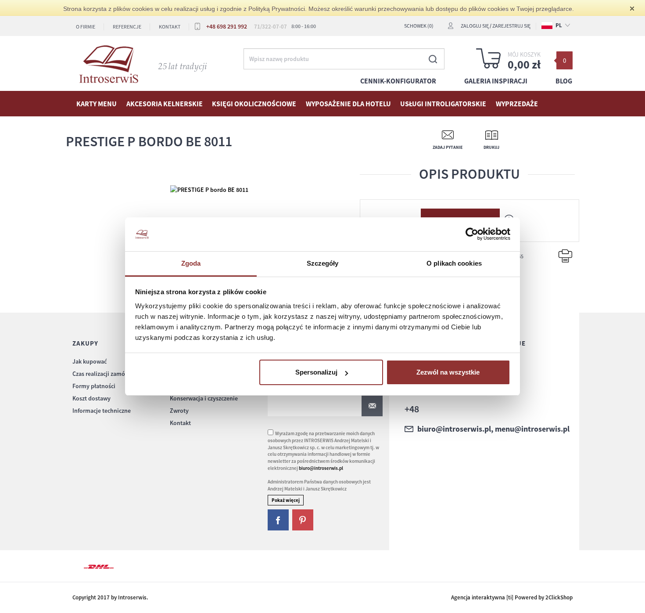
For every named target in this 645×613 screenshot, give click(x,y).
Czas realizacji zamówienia (107, 374)
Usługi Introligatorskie (443, 103)
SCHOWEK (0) (419, 25)
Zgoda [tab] (191, 263)
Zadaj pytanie (447, 147)
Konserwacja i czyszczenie (204, 398)
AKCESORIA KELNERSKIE (164, 103)
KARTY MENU (96, 103)
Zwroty (179, 411)
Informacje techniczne (101, 411)
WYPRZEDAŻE (517, 103)
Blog (563, 80)
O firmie (85, 26)
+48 (412, 409)
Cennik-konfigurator (398, 80)
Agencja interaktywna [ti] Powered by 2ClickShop (512, 597)
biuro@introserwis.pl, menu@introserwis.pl (493, 429)
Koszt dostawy (91, 398)
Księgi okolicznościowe (254, 103)
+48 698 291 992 (226, 26)
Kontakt (169, 26)
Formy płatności (93, 386)
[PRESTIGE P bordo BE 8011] (209, 189)
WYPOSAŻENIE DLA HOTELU (348, 103)
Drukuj (491, 147)
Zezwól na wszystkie (448, 372)
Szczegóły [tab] (323, 263)
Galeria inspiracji (495, 80)
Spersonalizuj (316, 372)
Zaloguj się (475, 25)
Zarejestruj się (511, 25)
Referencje (127, 26)
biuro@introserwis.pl (321, 468)
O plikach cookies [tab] (454, 263)
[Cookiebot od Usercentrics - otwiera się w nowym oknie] (472, 234)
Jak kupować (89, 361)
